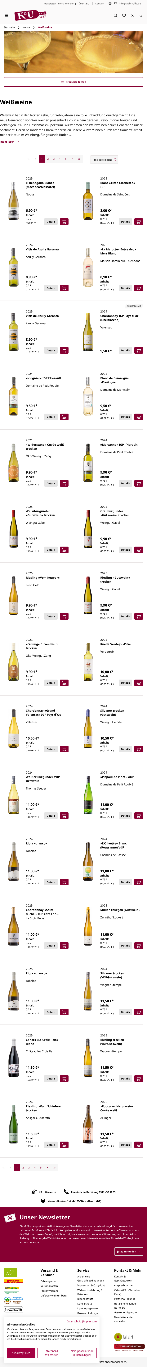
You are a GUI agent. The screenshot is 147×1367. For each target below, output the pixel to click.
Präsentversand (50, 1290)
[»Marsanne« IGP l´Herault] (88, 463)
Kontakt (99, 3)
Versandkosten (49, 1286)
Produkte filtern (75, 82)
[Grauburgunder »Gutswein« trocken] (88, 529)
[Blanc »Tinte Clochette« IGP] (88, 201)
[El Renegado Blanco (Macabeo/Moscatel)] (13, 201)
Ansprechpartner (123, 1285)
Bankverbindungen (88, 1313)
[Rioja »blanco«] (13, 861)
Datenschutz (84, 1303)
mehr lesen (7, 141)
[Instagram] (110, 3)
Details (51, 221)
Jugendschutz (85, 1299)
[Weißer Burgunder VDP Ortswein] (13, 795)
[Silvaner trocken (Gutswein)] (88, 728)
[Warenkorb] (141, 15)
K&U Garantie (47, 1192)
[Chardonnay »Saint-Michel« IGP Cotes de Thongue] (13, 926)
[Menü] (6, 15)
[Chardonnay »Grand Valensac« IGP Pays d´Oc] (13, 728)
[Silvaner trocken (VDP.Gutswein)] (88, 991)
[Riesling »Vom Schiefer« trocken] (13, 1124)
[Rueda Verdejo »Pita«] (88, 662)
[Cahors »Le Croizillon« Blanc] (13, 1058)
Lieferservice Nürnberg (54, 1295)
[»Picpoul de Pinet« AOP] (88, 795)
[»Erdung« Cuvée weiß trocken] (13, 662)
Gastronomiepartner (126, 1312)
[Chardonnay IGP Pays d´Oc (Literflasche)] (88, 332)
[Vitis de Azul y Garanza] (13, 267)
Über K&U (83, 3)
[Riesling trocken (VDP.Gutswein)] (88, 1058)
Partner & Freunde (124, 1299)
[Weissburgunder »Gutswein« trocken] (13, 529)
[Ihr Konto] (132, 15)
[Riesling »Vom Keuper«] (13, 595)
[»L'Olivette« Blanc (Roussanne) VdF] (88, 861)
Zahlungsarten (49, 1281)
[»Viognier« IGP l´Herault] (13, 396)
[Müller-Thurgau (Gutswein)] (88, 926)
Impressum (90, 1321)
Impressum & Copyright (91, 1285)
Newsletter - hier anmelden (59, 3)
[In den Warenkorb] (64, 221)
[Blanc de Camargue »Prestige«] (88, 396)
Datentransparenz (87, 1308)
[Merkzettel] (124, 15)
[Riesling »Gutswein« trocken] (88, 595)
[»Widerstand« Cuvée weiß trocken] (13, 463)
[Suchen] (115, 15)
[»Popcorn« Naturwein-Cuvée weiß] (88, 1124)
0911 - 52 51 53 (107, 1192)
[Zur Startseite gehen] (30, 15)
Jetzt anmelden (127, 1251)
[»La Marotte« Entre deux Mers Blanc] (88, 267)
